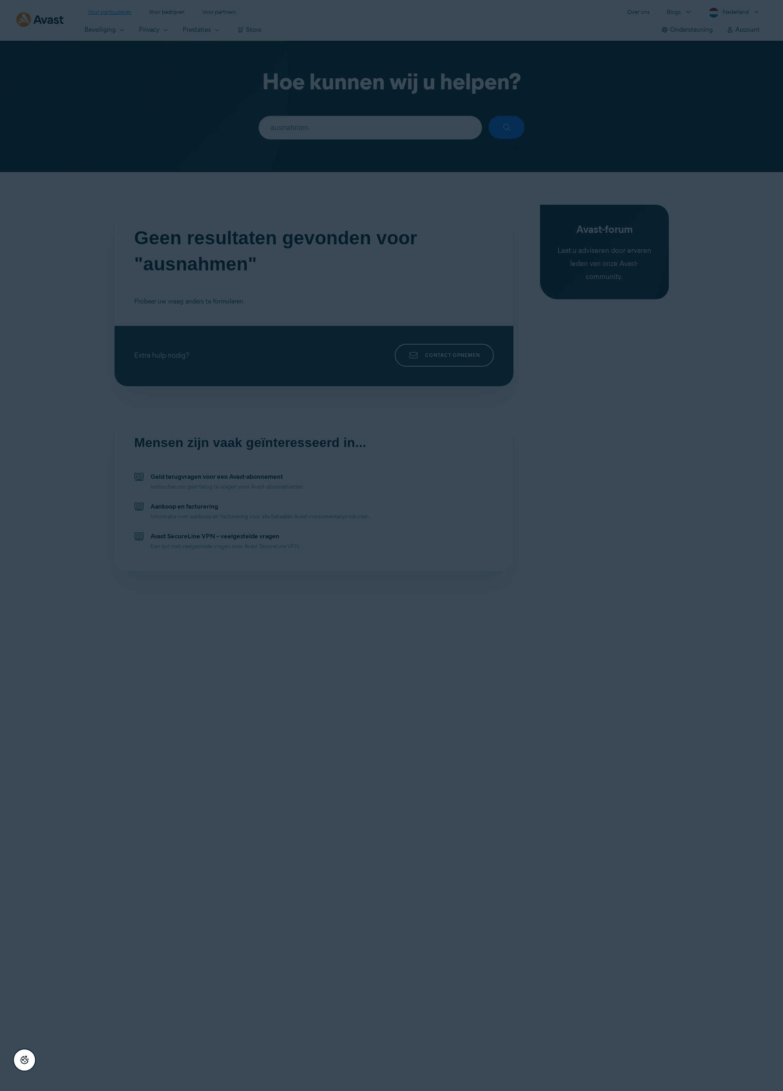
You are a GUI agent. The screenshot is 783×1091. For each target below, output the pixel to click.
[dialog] (391, 545)
